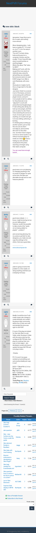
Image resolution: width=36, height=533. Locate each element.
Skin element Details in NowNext (8, 445)
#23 (31, 214)
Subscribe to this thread (15, 498)
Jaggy (18, 445)
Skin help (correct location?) (7, 424)
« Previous (12, 410)
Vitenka (18, 437)
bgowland (18, 466)
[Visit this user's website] (4, 158)
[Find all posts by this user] (8, 158)
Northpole (18, 451)
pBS (18, 430)
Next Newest (17, 400)
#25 (31, 311)
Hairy (18, 458)
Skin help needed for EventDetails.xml (9, 466)
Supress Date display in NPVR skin (8, 487)
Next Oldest (8, 400)
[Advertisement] (18, 14)
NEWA (21, 382)
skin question (8, 430)
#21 (31, 33)
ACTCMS (18, 481)
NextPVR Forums (16, 3)
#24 (31, 263)
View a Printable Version (15, 496)
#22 (31, 166)
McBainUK (18, 474)
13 (24, 458)
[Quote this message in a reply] (31, 158)
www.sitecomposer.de (20, 247)
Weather (26, 380)
